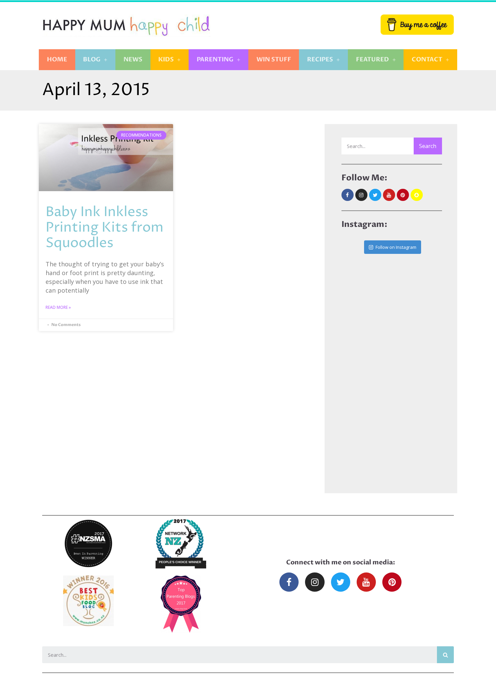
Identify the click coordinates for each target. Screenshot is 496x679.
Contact (427, 59)
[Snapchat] (417, 195)
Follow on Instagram (396, 247)
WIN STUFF (273, 59)
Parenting (215, 59)
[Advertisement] (391, 365)
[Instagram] (361, 195)
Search (427, 146)
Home (57, 59)
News (132, 59)
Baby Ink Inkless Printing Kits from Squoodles (105, 228)
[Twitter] (375, 195)
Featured (372, 59)
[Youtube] (389, 195)
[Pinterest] (403, 195)
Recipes (320, 59)
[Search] (445, 654)
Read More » (58, 307)
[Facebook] (347, 195)
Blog (92, 59)
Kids (166, 59)
